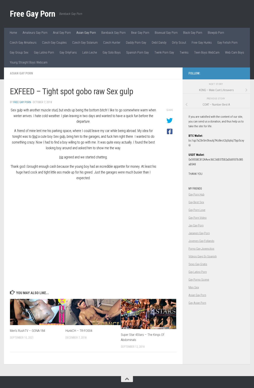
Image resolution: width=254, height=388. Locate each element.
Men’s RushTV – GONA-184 (27, 331)
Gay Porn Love (197, 210)
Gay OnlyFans (68, 52)
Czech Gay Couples (54, 42)
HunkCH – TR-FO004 (78, 331)
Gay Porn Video (198, 218)
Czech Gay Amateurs (23, 42)
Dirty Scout (179, 42)
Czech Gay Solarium (85, 42)
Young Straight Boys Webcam (28, 62)
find (34, 136)
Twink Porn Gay (164, 52)
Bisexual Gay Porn (166, 33)
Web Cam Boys (234, 52)
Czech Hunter (111, 42)
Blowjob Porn (216, 33)
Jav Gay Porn (196, 225)
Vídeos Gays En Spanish (203, 256)
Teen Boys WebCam (206, 52)
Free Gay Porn (32, 14)
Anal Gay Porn (62, 33)
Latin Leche (89, 52)
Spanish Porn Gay (137, 52)
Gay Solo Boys (112, 52)
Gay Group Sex (19, 52)
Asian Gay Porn (86, 33)
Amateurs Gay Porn (35, 33)
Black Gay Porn (192, 33)
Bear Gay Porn (140, 33)
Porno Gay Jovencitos (201, 248)
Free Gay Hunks (202, 42)
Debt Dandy (159, 42)
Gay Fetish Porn (227, 42)
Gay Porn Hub (196, 194)
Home (13, 33)
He (61, 157)
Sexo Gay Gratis (198, 264)
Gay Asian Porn (197, 303)
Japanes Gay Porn (199, 233)
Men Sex (194, 287)
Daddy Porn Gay (136, 42)
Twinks (184, 52)
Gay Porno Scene (199, 279)
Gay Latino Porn (44, 52)
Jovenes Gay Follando (201, 241)
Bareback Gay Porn (113, 33)
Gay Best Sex (196, 202)
